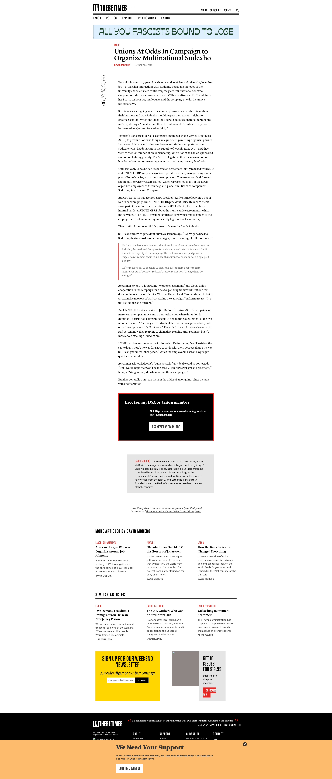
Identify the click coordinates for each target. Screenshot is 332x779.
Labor (97, 18)
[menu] (132, 8)
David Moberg (122, 65)
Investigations (146, 18)
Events (165, 18)
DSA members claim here (166, 426)
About (204, 10)
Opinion (127, 18)
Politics (111, 18)
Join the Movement (129, 768)
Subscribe (215, 10)
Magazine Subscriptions (197, 739)
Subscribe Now (209, 692)
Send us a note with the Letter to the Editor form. (173, 511)
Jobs (215, 739)
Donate (227, 10)
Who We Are (138, 739)
